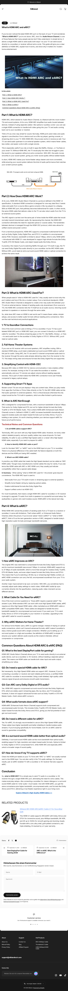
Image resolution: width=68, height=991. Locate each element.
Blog (20, 944)
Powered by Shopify (38, 988)
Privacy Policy (6, 947)
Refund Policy (6, 944)
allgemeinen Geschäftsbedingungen (50, 899)
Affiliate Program (24, 947)
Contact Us (22, 942)
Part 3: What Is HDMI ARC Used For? (15, 101)
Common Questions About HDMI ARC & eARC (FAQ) (21, 108)
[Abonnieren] (36, 973)
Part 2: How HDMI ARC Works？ (13, 98)
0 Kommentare (62, 840)
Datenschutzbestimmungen (11, 901)
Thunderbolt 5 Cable (42, 944)
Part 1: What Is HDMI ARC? (12, 95)
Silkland (34, 9)
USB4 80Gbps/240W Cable (42, 947)
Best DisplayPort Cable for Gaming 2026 (17, 852)
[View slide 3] (35, 924)
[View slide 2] (33, 924)
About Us (5, 942)
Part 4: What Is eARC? (10, 105)
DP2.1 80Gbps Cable (42, 942)
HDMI (4, 23)
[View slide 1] (31, 924)
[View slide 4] (37, 924)
